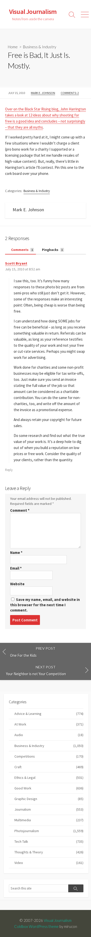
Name (16, 552)
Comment (20, 510)
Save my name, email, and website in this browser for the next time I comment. (45, 605)
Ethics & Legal (48, 777)
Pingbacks (52, 250)
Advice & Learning (48, 713)
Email (16, 568)
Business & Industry (39, 46)
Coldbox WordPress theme (36, 926)
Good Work (48, 788)
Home (13, 46)
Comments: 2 (70, 93)
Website (17, 583)
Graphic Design (48, 799)
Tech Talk (48, 841)
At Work (48, 724)
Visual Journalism (58, 920)
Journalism (48, 809)
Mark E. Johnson (43, 93)
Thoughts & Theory (48, 852)
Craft (48, 767)
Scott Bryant (16, 263)
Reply (9, 470)
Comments (21, 250)
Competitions (48, 756)
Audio (48, 735)
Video (48, 862)
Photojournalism (48, 831)
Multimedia (48, 820)
